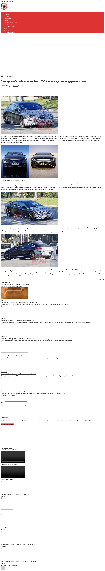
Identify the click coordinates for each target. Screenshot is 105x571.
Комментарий (5, 417)
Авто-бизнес (11, 32)
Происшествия (8, 13)
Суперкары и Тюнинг (10, 22)
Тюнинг (9, 24)
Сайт (2, 405)
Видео (6, 28)
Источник (101, 279)
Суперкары (10, 26)
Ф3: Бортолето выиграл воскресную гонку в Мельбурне (18, 544)
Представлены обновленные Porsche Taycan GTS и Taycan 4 (19, 561)
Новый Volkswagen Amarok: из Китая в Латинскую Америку (19, 302)
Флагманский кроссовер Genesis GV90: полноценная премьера (20, 356)
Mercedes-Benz (6, 282)
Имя (2, 399)
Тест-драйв (7, 18)
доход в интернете (6, 448)
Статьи (6, 20)
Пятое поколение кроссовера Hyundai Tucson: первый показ (19, 392)
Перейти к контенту (7, 1)
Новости (6, 16)
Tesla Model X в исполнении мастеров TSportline (15, 511)
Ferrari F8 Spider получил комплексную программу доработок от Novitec (23, 528)
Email (3, 402)
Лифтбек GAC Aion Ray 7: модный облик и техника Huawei (18, 374)
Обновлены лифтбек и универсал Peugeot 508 (15, 494)
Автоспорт (7, 30)
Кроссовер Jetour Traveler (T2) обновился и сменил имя (18, 338)
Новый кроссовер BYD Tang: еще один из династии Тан (17, 320)
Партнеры (7, 15)
